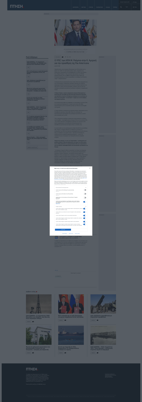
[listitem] (71, 187)
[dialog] (71, 201)
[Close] (90, 168)
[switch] (84, 190)
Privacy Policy (77, 233)
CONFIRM (63, 229)
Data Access (71, 233)
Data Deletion (64, 233)
